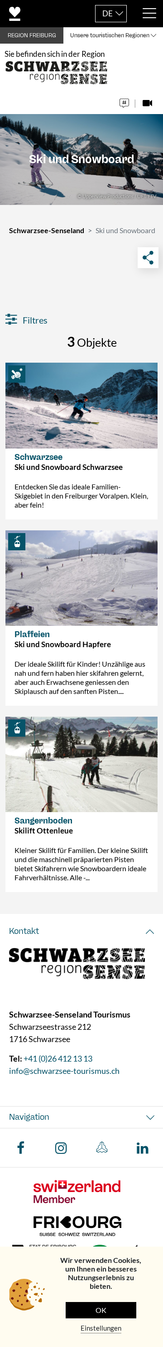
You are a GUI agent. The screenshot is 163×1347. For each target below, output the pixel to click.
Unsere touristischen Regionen (109, 35)
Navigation (29, 1117)
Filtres (34, 319)
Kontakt (24, 931)
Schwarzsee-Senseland (46, 230)
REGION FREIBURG (32, 35)
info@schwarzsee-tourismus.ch (64, 1071)
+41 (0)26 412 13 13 (58, 1058)
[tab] (81, 931)
